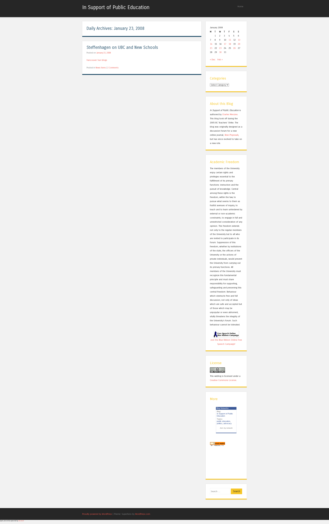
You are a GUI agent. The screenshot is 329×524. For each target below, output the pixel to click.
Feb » (220, 59)
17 (225, 44)
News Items (101, 67)
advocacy (227, 423)
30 (220, 52)
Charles (225, 114)
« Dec (212, 59)
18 (230, 44)
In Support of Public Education (115, 7)
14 (211, 44)
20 (239, 44)
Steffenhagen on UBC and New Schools (122, 47)
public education (223, 421)
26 (234, 48)
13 (239, 40)
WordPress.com (142, 514)
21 (211, 48)
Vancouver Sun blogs (97, 60)
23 (220, 48)
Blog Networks (222, 408)
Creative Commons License (223, 380)
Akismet (21, 521)
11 (230, 40)
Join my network (226, 428)
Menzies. (233, 114)
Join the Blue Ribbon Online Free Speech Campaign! (226, 342)
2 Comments (113, 67)
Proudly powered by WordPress (97, 514)
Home (240, 6)
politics (219, 423)
